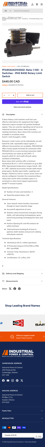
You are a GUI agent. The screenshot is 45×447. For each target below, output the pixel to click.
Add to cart (30, 95)
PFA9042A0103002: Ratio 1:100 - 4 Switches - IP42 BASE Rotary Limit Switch (22, 19)
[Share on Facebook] (14, 288)
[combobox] (22, 11)
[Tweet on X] (10, 288)
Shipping (5, 85)
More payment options (22, 107)
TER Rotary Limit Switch (14, 17)
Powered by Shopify (30, 442)
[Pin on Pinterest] (19, 288)
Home (4, 17)
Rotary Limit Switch (8, 66)
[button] (37, 4)
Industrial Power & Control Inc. (15, 442)
